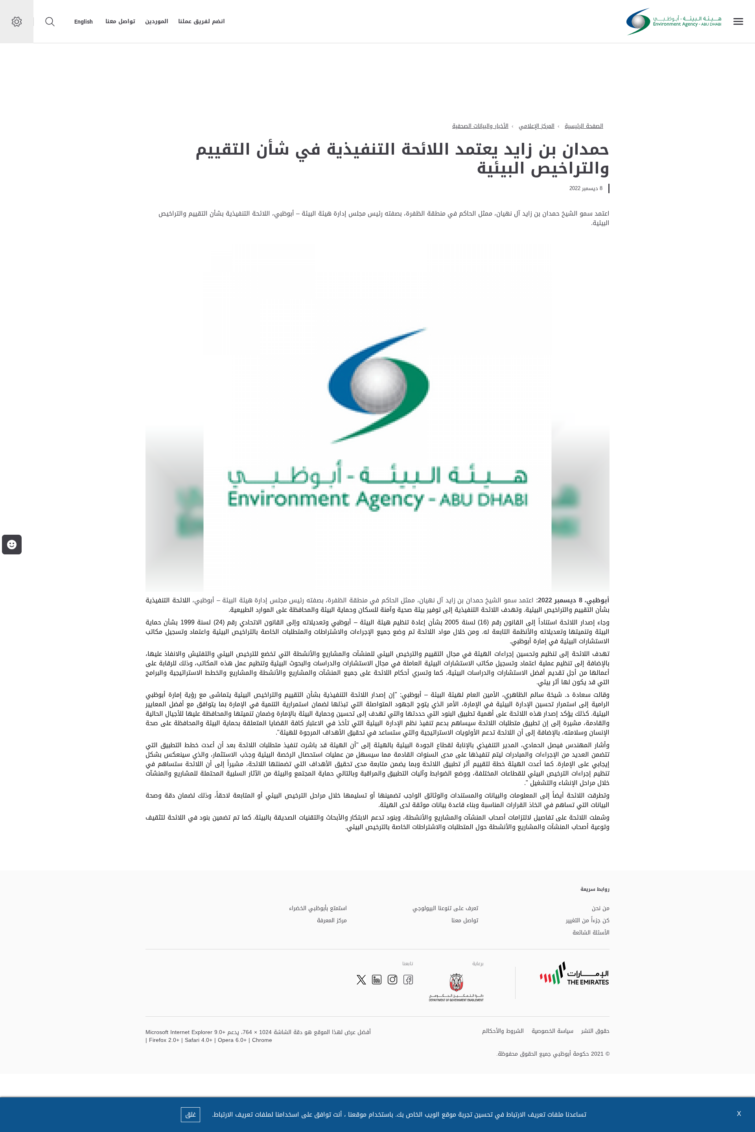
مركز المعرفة (332, 921)
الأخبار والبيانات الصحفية (480, 126)
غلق (190, 1114)
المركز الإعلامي (536, 126)
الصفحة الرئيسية (584, 126)
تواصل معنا (120, 21)
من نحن (601, 909)
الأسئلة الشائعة (591, 933)
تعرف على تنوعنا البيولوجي (445, 909)
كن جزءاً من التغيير (588, 921)
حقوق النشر (595, 1031)
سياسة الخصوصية (552, 1031)
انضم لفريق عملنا (201, 21)
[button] (12, 544)
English (83, 21)
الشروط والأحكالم (503, 1031)
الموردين (156, 21)
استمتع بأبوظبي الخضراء (318, 909)
